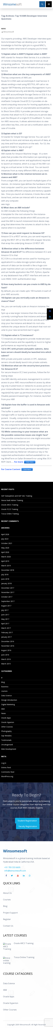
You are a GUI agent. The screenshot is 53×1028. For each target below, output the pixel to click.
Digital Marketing (8, 704)
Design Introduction (9, 700)
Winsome (12, 4)
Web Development (8, 749)
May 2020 (5, 548)
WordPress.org (7, 776)
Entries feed (6, 767)
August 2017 (6, 606)
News (3, 29)
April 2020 (5, 552)
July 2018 (4, 574)
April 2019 (5, 561)
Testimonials (6, 740)
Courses (7, 899)
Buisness (4, 686)
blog (3, 682)
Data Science (6, 695)
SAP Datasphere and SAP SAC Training (16, 496)
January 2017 (6, 637)
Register (7, 919)
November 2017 (7, 592)
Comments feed (7, 772)
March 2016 (6, 659)
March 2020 (6, 556)
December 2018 (7, 570)
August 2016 (6, 650)
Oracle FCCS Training (9, 509)
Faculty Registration (28, 826)
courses (4, 691)
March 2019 (6, 565)
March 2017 (6, 628)
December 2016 (7, 641)
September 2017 (7, 601)
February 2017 (7, 632)
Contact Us (8, 925)
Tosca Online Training (10, 514)
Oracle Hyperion (7, 722)
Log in (3, 763)
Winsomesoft (8, 32)
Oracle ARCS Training (9, 505)
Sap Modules (6, 735)
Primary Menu (49, 4)
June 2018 (5, 579)
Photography (6, 731)
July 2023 (4, 539)
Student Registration (27, 820)
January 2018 (6, 583)
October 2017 (6, 597)
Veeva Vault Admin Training (12, 500)
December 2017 (7, 588)
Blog (5, 906)
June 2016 (5, 655)
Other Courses (7, 727)
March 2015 (6, 664)
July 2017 (4, 610)
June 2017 (5, 614)
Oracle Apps (6, 718)
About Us (7, 893)
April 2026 (5, 534)
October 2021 (6, 543)
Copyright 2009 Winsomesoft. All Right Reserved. (26, 1024)
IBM (3, 709)
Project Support (10, 912)
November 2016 (7, 646)
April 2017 (5, 623)
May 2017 (5, 619)
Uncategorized (7, 744)
